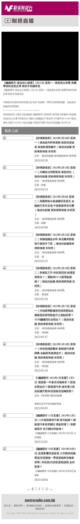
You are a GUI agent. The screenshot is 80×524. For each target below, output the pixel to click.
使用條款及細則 (34, 505)
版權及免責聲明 (53, 505)
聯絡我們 (40, 508)
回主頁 (7, 505)
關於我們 (18, 505)
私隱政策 (68, 505)
